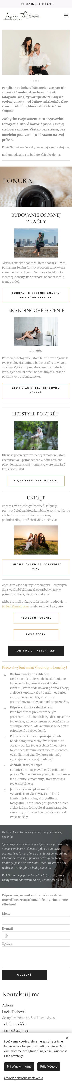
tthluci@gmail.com (15, 606)
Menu (66, 15)
